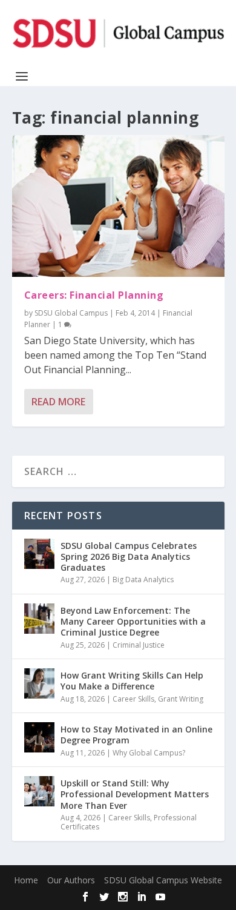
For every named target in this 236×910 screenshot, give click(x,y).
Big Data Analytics (143, 579)
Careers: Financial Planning (94, 295)
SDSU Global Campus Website (163, 880)
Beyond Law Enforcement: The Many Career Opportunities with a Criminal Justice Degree (133, 621)
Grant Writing (180, 699)
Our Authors (71, 880)
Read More (58, 401)
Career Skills (133, 699)
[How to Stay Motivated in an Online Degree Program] (39, 737)
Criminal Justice (139, 645)
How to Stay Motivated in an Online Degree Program (136, 734)
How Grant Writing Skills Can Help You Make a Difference (132, 680)
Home (26, 880)
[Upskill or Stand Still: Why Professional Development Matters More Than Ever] (39, 791)
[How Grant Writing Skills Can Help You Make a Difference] (39, 683)
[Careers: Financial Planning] (118, 206)
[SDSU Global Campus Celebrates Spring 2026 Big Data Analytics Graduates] (39, 554)
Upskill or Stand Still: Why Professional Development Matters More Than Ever (135, 794)
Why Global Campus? (149, 753)
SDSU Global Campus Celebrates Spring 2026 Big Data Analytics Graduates (129, 556)
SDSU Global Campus (71, 313)
